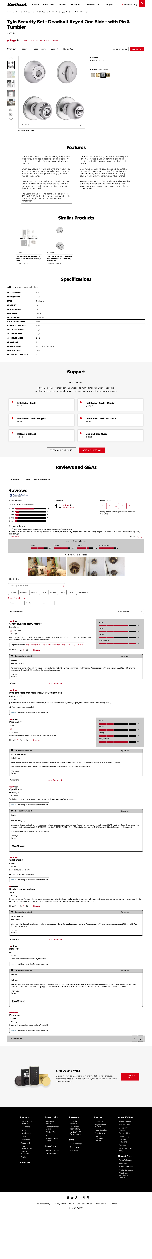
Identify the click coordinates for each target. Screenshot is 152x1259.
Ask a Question (100, 1130)
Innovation (75, 4)
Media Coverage (126, 1170)
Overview (11, 49)
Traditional (74, 1147)
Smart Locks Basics (51, 1122)
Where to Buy (130, 4)
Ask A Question (92, 450)
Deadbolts (25, 1127)
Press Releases (125, 1160)
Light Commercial (26, 1147)
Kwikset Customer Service (98, 1138)
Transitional (75, 1150)
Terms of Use (100, 1204)
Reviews (15, 480)
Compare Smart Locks (53, 1128)
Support (109, 4)
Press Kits (123, 1163)
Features (24, 49)
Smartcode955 (52, 1150)
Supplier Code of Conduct (80, 1204)
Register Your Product (100, 1126)
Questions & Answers (37, 480)
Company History (123, 1129)
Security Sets (26, 1143)
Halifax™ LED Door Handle (75, 1133)
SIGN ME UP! (130, 1077)
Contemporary (76, 1144)
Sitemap (113, 1204)
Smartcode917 (52, 1154)
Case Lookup (100, 1133)
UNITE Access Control (27, 1122)
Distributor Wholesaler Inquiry (124, 1175)
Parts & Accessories (26, 1153)
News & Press (124, 1125)
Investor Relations (123, 1141)
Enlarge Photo (28, 131)
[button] (137, 49)
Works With (51, 1132)
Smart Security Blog (125, 1149)
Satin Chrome (99, 70)
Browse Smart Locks (52, 1140)
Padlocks (62, 4)
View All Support (61, 450)
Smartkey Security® (74, 1122)
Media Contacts (126, 1167)
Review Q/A (68, 49)
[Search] (142, 3)
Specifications (40, 49)
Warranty (98, 1121)
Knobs (23, 1130)
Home (9, 12)
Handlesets (25, 1133)
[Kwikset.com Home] (17, 4)
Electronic (25, 1140)
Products (35, 4)
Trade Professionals (92, 4)
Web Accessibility (42, 1204)
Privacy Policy (60, 1204)
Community (124, 1136)
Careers (122, 1145)
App (47, 1135)
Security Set (30, 12)
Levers (24, 1136)
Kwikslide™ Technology (75, 1128)
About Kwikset (125, 1121)
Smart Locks (48, 4)
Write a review (35, 40)
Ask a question (51, 40)
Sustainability (124, 1133)
